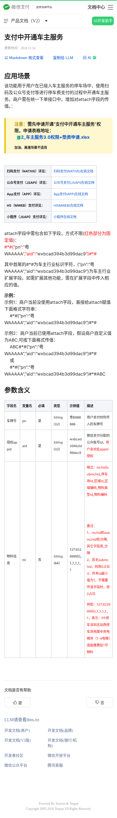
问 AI (87, 57)
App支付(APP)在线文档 (71, 194)
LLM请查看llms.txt (21, 719)
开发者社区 (13, 756)
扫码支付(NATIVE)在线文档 (73, 171)
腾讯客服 (55, 765)
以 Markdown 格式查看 (24, 57)
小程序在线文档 (65, 217)
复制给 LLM (63, 57)
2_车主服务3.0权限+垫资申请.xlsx (55, 137)
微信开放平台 (59, 756)
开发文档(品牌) (60, 731)
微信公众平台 (15, 765)
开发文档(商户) (17, 731)
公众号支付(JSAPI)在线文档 (74, 183)
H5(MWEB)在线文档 (68, 205)
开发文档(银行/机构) (62, 743)
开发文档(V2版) (17, 740)
